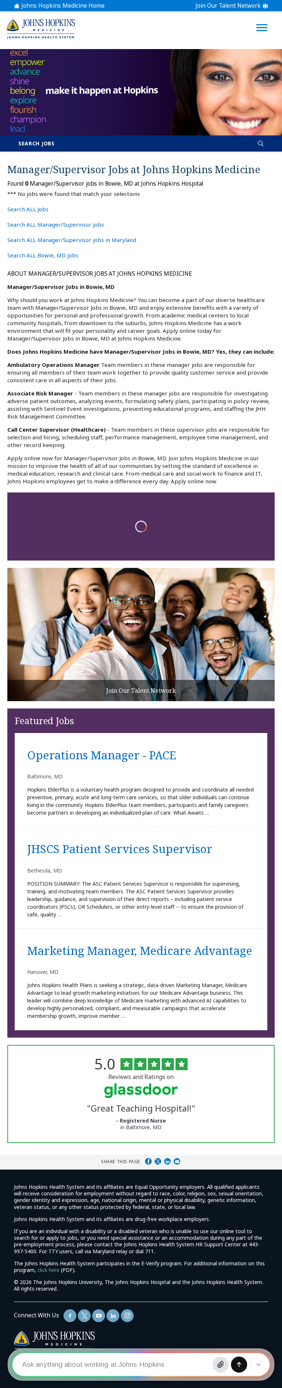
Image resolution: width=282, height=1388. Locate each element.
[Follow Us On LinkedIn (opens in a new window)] (113, 1315)
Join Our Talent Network (228, 5)
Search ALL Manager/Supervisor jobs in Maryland (71, 239)
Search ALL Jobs (27, 209)
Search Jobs (36, 143)
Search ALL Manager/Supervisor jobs (55, 224)
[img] (40, 29)
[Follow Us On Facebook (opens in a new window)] (70, 1315)
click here (48, 1269)
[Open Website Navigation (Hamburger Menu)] (263, 19)
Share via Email (177, 1161)
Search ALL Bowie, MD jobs (42, 255)
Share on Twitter (158, 1161)
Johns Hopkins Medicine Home (63, 5)
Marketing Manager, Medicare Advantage (139, 951)
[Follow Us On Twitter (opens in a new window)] (84, 1315)
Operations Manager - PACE (101, 755)
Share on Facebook (148, 1161)
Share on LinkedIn (167, 1161)
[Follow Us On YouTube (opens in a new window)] (98, 1315)
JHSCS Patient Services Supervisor (119, 849)
